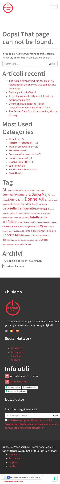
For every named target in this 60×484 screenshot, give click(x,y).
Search (52, 63)
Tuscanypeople (7, 244)
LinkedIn (16, 355)
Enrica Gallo (6, 204)
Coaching (40, 190)
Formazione (43, 204)
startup (37, 240)
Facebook (16, 348)
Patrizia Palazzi (48, 230)
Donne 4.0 (34, 199)
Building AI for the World (22, 92)
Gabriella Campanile (18, 208)
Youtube (15, 359)
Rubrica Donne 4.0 (18, 158)
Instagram (17, 352)
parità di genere (32, 230)
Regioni (13, 462)
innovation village (10, 217)
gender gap (41, 208)
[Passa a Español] (17, 330)
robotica (27, 236)
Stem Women (16, 150)
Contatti (13, 465)
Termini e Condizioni (17, 391)
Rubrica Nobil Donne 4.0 (22, 169)
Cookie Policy (30, 387)
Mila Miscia (34, 226)
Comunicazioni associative (23, 154)
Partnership (15, 458)
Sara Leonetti (15, 240)
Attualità (14, 139)
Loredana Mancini (36, 222)
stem (44, 239)
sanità (39, 235)
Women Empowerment (21, 146)
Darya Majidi (41, 194)
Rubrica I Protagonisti (21, 142)
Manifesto (14, 454)
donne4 (21, 200)
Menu (54, 6)
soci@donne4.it (18, 381)
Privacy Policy (14, 387)
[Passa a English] (6, 331)
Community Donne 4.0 (16, 194)
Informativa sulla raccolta (13, 481)
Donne (12, 199)
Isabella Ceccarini (23, 222)
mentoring (25, 227)
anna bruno (30, 190)
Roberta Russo (13, 235)
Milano (44, 226)
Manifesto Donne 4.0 (50, 222)
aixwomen (18, 190)
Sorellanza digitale (27, 240)
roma (34, 235)
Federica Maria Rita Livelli (24, 204)
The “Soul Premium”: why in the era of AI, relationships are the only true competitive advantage (32, 84)
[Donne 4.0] (8, 7)
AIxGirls (9, 190)
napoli (10, 231)
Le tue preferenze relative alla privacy (25, 477)
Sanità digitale (17, 165)
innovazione (24, 217)
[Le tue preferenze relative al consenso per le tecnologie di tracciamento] (54, 478)
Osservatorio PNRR (19, 161)
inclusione (46, 213)
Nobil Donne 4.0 (18, 231)
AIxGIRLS (14, 173)
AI (4, 189)
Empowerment (51, 200)
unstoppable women (22, 244)
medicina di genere (11, 226)
